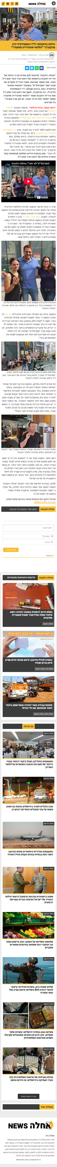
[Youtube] (8, 4)
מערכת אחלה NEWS (45, 502)
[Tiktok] (3, 4)
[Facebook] (17, 4)
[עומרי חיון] (37, 4)
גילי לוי (9, 314)
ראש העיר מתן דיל (31, 217)
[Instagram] (12, 4)
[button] (42, 68)
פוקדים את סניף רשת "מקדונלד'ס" (36, 118)
